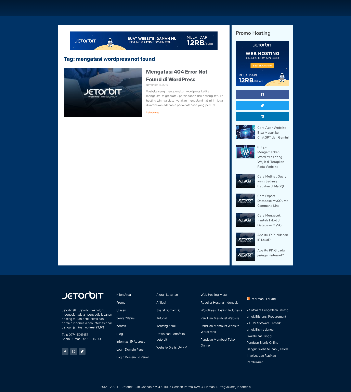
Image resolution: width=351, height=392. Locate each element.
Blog (119, 334)
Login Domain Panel (130, 349)
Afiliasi (161, 302)
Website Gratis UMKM (171, 347)
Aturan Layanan (167, 295)
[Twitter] (82, 351)
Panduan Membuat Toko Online (218, 342)
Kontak (121, 326)
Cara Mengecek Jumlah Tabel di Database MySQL (270, 220)
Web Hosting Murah (215, 295)
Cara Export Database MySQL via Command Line (272, 201)
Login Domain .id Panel (132, 357)
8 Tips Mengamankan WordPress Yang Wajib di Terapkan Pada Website (270, 157)
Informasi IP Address (130, 341)
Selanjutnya (152, 112)
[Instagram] (73, 351)
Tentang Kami (166, 326)
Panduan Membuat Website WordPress (220, 329)
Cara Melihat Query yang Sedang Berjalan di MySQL (271, 181)
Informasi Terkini (263, 299)
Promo (121, 302)
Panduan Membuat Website (220, 318)
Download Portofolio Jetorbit (170, 337)
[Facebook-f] (65, 351)
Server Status (125, 318)
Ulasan (121, 310)
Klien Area (123, 295)
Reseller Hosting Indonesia (219, 302)
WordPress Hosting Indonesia (221, 310)
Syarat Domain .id (168, 310)
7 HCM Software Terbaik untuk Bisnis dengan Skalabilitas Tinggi (264, 329)
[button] (262, 94)
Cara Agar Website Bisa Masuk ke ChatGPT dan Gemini (273, 133)
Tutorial (161, 318)
